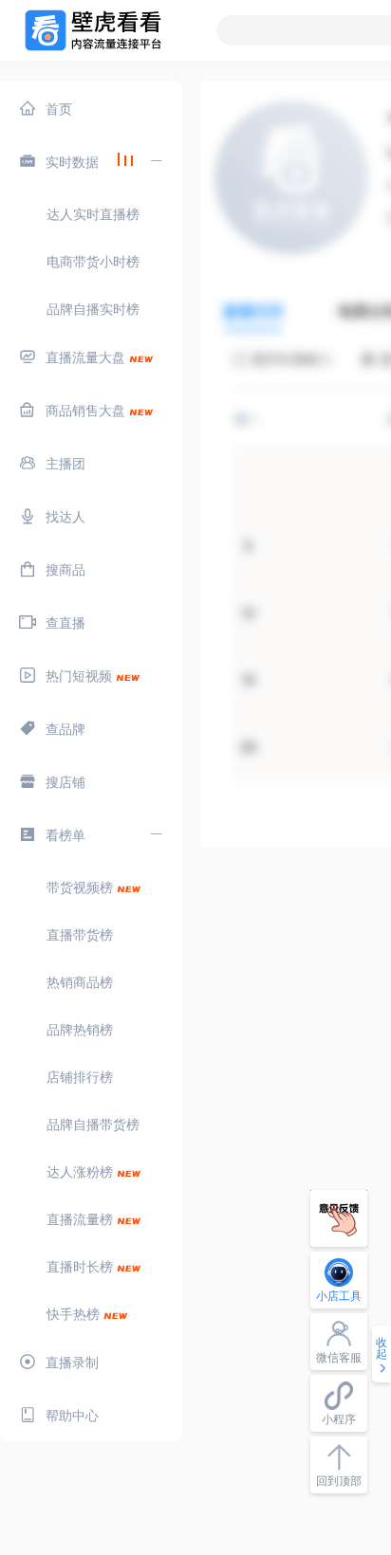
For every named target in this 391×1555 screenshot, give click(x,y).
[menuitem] (91, 108)
